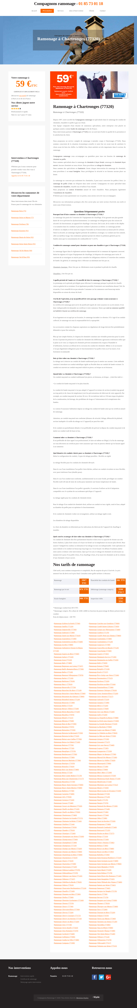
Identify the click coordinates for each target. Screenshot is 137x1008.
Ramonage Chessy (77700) (63, 906)
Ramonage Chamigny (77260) (65, 833)
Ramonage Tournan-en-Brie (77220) (102, 912)
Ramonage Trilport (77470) (99, 916)
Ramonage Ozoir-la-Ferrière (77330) (102, 821)
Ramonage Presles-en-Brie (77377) (101, 833)
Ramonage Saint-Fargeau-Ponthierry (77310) (105, 858)
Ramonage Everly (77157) (98, 672)
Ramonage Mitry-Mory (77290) (100, 773)
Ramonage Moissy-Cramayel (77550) (102, 776)
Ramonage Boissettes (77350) (64, 730)
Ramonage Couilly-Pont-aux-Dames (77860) (105, 636)
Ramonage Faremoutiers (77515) (101, 678)
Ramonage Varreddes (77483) (99, 925)
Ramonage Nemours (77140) (99, 809)
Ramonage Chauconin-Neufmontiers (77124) (70, 888)
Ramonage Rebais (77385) (98, 846)
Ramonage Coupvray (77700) (99, 645)
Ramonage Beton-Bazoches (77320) (67, 712)
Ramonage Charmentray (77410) (65, 858)
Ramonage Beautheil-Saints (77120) (67, 699)
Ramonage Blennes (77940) (64, 721)
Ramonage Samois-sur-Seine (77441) (102, 885)
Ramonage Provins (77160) (99, 839)
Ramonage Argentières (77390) (65, 639)
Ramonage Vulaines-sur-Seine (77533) (103, 946)
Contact (103, 11)
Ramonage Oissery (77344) (99, 815)
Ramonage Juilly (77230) (98, 715)
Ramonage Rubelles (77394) (99, 855)
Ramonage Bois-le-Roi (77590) (65, 724)
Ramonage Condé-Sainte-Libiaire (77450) (104, 626)
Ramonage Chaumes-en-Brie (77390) (67, 894)
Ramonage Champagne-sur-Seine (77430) (69, 836)
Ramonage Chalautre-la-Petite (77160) (68, 821)
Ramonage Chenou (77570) (64, 903)
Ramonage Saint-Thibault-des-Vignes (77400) (105, 882)
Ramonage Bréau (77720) (63, 773)
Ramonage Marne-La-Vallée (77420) (102, 760)
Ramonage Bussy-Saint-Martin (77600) (68, 788)
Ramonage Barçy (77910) (63, 684)
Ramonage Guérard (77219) (99, 699)
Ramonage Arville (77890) (63, 645)
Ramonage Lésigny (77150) (99, 739)
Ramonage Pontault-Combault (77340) (103, 827)
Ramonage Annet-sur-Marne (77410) (67, 636)
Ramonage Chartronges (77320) (65, 867)
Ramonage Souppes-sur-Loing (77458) (103, 900)
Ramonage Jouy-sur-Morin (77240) (102, 712)
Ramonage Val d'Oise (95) (20, 257)
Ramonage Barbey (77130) (63, 678)
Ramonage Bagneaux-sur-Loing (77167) (68, 666)
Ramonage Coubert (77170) (99, 633)
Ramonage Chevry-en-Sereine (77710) (68, 919)
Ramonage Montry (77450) (99, 788)
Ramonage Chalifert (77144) (64, 824)
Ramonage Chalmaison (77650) (65, 827)
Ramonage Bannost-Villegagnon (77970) (68, 675)
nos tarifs (22, 96)
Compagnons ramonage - (68, 3)
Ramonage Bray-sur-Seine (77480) (66, 770)
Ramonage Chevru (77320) (63, 912)
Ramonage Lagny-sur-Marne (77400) (102, 730)
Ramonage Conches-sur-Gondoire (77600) (104, 623)
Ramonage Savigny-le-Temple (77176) (103, 891)
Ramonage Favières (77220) (99, 681)
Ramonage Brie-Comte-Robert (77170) (68, 776)
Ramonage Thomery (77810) (99, 903)
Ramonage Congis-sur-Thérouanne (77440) (104, 630)
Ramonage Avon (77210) (63, 660)
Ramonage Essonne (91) (20, 231)
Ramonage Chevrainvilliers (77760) (67, 909)
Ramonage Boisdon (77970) (64, 727)
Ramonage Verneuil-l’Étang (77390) (102, 931)
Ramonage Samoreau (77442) (99, 888)
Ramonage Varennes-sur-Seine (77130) (103, 922)
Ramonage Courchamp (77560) (100, 651)
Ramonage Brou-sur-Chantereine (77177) (69, 779)
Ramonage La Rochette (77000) (100, 727)
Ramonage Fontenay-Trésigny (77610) (103, 690)
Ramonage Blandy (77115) (63, 718)
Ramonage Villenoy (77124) (99, 937)
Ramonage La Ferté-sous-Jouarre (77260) (104, 721)
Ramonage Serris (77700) (98, 894)
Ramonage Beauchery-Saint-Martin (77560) (69, 693)
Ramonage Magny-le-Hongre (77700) (102, 754)
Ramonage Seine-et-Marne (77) (22, 218)
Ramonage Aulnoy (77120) (63, 657)
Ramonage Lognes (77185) (99, 748)
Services (61, 11)
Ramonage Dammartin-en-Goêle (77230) (103, 660)
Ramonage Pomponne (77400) (100, 824)
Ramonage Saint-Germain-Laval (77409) (103, 861)
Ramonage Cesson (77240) (63, 803)
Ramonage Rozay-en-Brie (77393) (101, 852)
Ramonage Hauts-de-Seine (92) (22, 237)
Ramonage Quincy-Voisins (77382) (101, 843)
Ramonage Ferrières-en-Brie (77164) (102, 684)
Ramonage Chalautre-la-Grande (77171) (68, 818)
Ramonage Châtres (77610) (64, 885)
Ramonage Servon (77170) (98, 897)
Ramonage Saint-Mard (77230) (100, 870)
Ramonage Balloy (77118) (63, 672)
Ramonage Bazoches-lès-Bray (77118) (68, 690)
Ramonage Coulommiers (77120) (101, 642)
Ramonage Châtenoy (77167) (64, 879)
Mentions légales (82, 998)
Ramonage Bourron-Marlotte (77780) (67, 760)
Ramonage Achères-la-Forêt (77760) (67, 623)
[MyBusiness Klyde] (95, 998)
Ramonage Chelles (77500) (64, 897)
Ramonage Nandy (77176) (98, 800)
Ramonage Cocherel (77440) (64, 934)
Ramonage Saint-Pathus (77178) (100, 873)
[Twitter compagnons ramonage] (101, 977)
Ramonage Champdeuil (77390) (65, 843)
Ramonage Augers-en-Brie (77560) (66, 654)
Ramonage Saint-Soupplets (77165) (102, 879)
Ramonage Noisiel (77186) (98, 812)
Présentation (47, 11)
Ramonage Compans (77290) (64, 943)
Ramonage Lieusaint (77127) (99, 742)
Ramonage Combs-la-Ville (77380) (66, 940)
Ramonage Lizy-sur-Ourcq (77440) (101, 745)
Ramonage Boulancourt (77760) (65, 754)
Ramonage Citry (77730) (63, 925)
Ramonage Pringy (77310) (98, 836)
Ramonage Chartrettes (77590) (65, 864)
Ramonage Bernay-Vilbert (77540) (66, 709)
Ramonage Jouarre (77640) (99, 709)
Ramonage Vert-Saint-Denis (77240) (102, 934)
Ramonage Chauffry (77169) (64, 891)
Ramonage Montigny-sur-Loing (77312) (103, 785)
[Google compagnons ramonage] (108, 977)
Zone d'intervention (76, 11)
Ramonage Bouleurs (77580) (64, 757)
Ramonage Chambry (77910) (64, 830)
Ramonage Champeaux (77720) (65, 846)
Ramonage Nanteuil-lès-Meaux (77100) (103, 806)
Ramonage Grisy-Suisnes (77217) (101, 696)
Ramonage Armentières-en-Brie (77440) (68, 642)
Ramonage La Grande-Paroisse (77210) (103, 724)
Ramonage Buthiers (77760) (64, 791)
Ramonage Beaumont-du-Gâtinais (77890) (69, 696)
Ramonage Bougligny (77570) (65, 751)
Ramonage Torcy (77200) (98, 909)
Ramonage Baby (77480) (63, 663)
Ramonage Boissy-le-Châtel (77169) (67, 742)
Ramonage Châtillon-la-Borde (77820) (68, 882)
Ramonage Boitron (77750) (64, 745)
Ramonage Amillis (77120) (63, 626)
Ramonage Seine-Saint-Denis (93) (23, 244)
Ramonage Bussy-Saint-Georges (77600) (68, 785)
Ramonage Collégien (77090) (64, 937)
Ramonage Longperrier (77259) (100, 751)
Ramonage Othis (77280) (98, 818)
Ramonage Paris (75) (18, 211)
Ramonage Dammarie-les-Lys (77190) (102, 657)
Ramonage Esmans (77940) (99, 666)
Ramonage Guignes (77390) (99, 703)
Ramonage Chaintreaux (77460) (65, 815)
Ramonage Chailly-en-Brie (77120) (66, 809)
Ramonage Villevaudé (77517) (100, 943)
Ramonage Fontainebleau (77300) (101, 687)
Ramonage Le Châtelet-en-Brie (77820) (103, 733)
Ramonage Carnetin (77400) (64, 794)
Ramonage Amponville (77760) (65, 630)
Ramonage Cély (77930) (63, 797)
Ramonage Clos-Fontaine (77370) (66, 931)
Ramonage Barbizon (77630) (64, 681)
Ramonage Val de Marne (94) (21, 251)
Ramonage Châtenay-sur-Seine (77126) (68, 876)
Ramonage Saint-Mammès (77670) (101, 867)
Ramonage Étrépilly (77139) (99, 669)
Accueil (34, 11)
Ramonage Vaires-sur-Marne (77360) (102, 919)
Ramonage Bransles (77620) (64, 767)
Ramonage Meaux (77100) (98, 767)
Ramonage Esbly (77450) (98, 663)
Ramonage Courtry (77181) (99, 654)
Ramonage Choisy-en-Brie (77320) (66, 922)
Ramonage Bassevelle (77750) (65, 687)
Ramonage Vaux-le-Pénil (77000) (101, 928)
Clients (91, 11)
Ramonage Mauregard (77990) (100, 763)
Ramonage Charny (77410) (63, 861)
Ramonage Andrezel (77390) (64, 633)
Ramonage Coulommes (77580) (100, 639)
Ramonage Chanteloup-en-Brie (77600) (68, 855)
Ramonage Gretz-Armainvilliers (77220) (103, 693)
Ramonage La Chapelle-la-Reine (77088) (103, 718)
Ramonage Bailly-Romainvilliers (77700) (69, 669)
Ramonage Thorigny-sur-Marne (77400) (103, 906)
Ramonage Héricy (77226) (98, 706)
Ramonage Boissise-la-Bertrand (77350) (68, 733)
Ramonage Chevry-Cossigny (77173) (67, 916)
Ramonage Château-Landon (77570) (67, 870)
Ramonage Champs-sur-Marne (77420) (68, 849)
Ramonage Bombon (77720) (64, 748)
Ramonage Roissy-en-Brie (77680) (101, 849)
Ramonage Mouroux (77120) (99, 797)
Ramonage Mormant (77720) (99, 794)
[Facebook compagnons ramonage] (94, 977)
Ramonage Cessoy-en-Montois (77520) (68, 806)
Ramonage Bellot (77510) (63, 706)
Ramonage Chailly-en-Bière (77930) (67, 812)
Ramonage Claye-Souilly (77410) (66, 928)
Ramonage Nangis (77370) (98, 803)
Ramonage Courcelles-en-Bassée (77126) (104, 648)
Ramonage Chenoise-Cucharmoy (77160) (69, 900)
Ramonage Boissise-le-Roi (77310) (66, 736)
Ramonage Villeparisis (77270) (100, 940)
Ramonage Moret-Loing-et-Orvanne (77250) (105, 791)
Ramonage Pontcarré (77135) (99, 830)
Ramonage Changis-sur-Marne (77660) (68, 852)
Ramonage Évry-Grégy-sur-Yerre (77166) (104, 675)
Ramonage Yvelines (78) (20, 224)
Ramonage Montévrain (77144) (100, 782)
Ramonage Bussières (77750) (64, 782)
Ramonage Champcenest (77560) (66, 839)
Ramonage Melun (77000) (98, 770)
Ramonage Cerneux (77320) (64, 800)
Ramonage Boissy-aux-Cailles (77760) (68, 739)
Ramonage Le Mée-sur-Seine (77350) (102, 736)
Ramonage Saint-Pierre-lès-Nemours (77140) (105, 876)
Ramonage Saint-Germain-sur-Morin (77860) (105, 864)
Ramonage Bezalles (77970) (64, 715)
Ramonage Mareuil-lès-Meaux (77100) (103, 757)
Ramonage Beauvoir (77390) (64, 703)
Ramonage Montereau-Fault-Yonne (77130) (104, 779)
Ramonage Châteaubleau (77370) (66, 873)
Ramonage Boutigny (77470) (64, 763)
